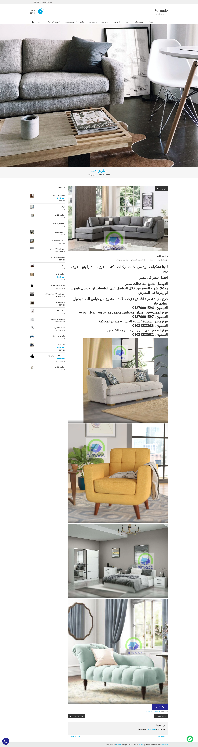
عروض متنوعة (70, 22)
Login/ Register (48, 2)
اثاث (127, 22)
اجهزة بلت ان (139, 22)
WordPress (164, 745)
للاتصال (158, 707)
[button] (190, 739)
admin (164, 260)
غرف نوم (117, 22)
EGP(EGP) (37, 2)
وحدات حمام (105, 22)
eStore (141, 745)
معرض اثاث (119, 260)
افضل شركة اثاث (77, 716)
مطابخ (82, 22)
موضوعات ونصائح (53, 22)
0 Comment (153, 260)
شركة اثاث (125, 260)
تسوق (151, 22)
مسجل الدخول (151, 729)
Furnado (161, 10)
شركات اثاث (160, 716)
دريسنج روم (93, 22)
